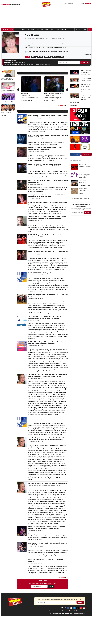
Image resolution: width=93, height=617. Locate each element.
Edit (55, 56)
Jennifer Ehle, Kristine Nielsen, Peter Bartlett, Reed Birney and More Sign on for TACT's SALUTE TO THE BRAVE (47, 439)
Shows (27, 29)
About (50, 610)
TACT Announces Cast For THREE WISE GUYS (43, 418)
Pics (34, 56)
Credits (48, 56)
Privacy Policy (81, 613)
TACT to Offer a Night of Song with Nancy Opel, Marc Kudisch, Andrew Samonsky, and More (46, 343)
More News (62, 577)
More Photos (61, 105)
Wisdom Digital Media (63, 613)
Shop (52, 29)
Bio (28, 56)
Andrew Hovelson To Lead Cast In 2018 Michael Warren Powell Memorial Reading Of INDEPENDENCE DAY (47, 217)
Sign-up (82, 3)
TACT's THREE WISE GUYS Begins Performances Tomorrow (48, 273)
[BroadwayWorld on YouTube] (84, 607)
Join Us (59, 610)
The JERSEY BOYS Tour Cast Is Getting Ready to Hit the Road (86, 80)
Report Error (82, 611)
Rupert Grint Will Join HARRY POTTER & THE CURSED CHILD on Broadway (7, 76)
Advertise (45, 610)
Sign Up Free (84, 62)
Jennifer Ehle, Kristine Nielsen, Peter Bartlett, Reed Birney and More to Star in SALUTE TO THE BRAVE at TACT (47, 375)
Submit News (65, 610)
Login (85, 29)
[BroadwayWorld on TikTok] (77, 607)
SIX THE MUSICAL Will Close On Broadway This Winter (7, 99)
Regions (71, 610)
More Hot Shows (75, 154)
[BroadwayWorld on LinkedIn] (74, 607)
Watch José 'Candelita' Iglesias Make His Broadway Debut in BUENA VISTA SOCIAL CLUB (86, 88)
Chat (38, 29)
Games (57, 29)
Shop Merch (6, 4)
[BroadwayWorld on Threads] (80, 607)
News (23, 29)
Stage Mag (63, 29)
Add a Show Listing (15, 4)
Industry (33, 29)
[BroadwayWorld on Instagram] (71, 607)
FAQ (62, 56)
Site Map (76, 610)
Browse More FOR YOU (79, 198)
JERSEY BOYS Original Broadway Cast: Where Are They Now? (7, 110)
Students (47, 29)
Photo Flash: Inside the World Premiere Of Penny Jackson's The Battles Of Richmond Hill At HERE (30, 99)
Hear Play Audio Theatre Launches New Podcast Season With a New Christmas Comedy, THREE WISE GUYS (52, 44)
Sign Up (51, 586)
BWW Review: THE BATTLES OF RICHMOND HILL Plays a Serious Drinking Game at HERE (46, 51)
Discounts (86, 154)
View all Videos (74, 102)
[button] (90, 29)
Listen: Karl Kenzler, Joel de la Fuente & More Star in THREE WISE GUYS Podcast (45, 47)
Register (78, 29)
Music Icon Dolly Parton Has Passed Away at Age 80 (7, 88)
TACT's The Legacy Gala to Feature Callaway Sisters (46, 235)
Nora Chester (26, 94)
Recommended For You (75, 160)
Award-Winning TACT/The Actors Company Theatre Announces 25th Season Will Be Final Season (46, 317)
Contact (54, 610)
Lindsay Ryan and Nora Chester (53, 94)
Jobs (42, 29)
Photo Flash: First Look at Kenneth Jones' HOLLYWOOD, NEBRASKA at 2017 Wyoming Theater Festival (47, 527)
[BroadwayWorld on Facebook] (68, 607)
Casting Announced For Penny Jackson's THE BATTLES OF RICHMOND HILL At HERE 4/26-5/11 (47, 196)
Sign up (87, 212)
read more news (87, 54)
